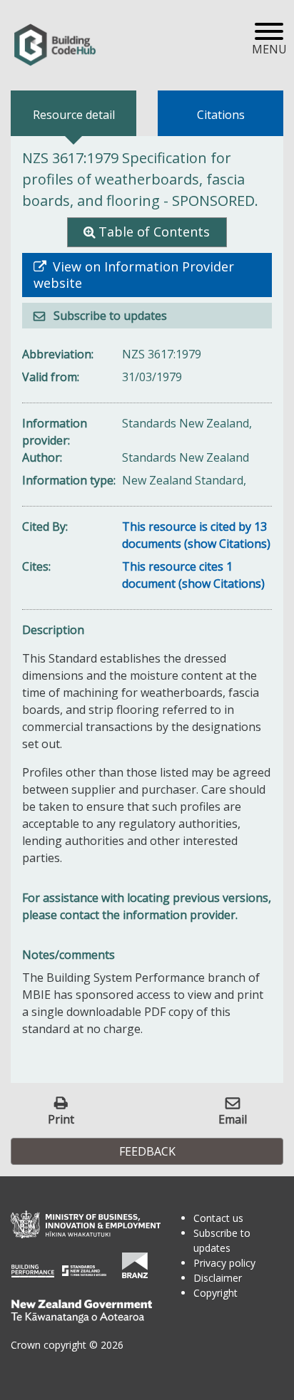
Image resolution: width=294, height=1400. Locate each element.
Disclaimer (217, 1278)
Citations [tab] (221, 115)
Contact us (218, 1218)
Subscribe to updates (109, 315)
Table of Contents (154, 231)
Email (232, 1118)
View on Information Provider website (134, 275)
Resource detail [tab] (74, 115)
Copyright (215, 1293)
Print (61, 1118)
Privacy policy (224, 1263)
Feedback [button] (147, 1151)
